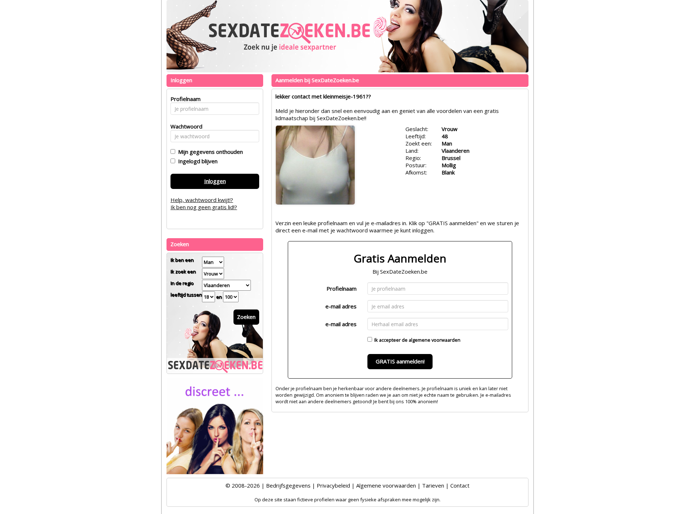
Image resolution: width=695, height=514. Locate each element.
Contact (459, 485)
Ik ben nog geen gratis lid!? (203, 207)
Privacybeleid (333, 485)
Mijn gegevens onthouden (209, 151)
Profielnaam (342, 288)
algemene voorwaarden (434, 340)
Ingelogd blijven (196, 161)
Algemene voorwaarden (386, 485)
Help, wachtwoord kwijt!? (201, 199)
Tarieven (433, 485)
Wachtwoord (184, 126)
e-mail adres (341, 306)
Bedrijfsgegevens (288, 485)
